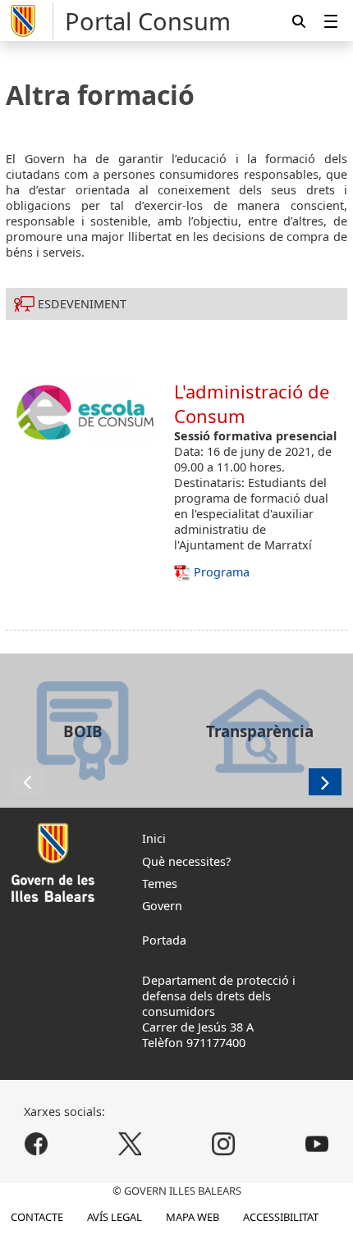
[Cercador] (298, 20)
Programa (222, 572)
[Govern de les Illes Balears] (29, 20)
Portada (164, 940)
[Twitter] (130, 1143)
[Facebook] (36, 1143)
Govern (162, 905)
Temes (159, 883)
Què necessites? (186, 861)
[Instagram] (223, 1143)
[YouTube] (316, 1143)
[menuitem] (330, 20)
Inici (154, 838)
